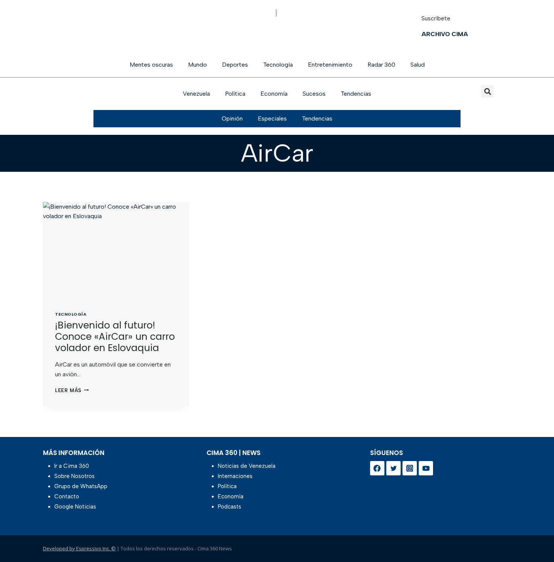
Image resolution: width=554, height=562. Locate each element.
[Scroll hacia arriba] (536, 536)
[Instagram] (409, 468)
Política (235, 93)
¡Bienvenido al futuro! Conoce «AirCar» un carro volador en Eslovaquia (115, 336)
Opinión (232, 118)
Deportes (235, 64)
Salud (417, 64)
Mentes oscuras (151, 64)
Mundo (197, 64)
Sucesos (314, 93)
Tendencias (356, 93)
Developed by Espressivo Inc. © (79, 548)
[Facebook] (377, 468)
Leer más (72, 390)
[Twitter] (393, 468)
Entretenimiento (330, 64)
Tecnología (278, 64)
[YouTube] (426, 468)
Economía (274, 93)
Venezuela (196, 93)
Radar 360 (381, 64)
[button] (487, 91)
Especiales (272, 118)
